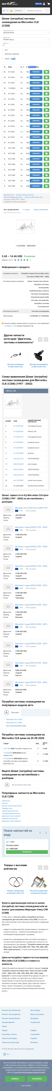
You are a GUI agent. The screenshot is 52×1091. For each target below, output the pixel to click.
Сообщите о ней (10, 326)
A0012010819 (18, 464)
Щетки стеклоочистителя (12, 806)
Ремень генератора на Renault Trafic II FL (15, 892)
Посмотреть (27, 852)
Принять (15, 1079)
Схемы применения (41, 210)
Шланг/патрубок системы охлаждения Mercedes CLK (15, 761)
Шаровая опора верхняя (11, 821)
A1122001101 (18, 437)
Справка (33, 1038)
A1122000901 (18, 442)
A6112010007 (18, 480)
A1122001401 (18, 431)
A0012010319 (18, 475)
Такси (7, 59)
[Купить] (46, 72)
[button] (39, 4)
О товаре (26, 210)
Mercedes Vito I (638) (14, 723)
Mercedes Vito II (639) (14, 719)
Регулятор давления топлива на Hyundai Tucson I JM (39, 892)
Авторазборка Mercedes (21, 785)
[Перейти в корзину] (48, 3)
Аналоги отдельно (12, 54)
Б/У (6, 50)
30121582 (11, 148)
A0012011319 (18, 459)
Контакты (34, 1042)
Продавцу (34, 1018)
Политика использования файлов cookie (29, 1072)
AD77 (10, 842)
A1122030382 (13, 72)
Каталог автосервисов (11, 1014)
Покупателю (35, 1022)
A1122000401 (18, 448)
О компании (34, 1034)
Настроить (26, 1086)
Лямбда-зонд (7, 808)
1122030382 (12, 88)
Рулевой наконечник (10, 818)
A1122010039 (18, 453)
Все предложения (11, 210)
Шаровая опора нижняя (11, 816)
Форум (4, 1030)
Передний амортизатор (11, 813)
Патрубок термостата (17, 749)
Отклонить (37, 1079)
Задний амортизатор (10, 811)
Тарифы (33, 1030)
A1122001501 (18, 426)
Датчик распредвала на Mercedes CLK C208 (39, 365)
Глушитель (6, 801)
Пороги (5, 803)
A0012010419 (18, 469)
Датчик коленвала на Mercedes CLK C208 (15, 365)
